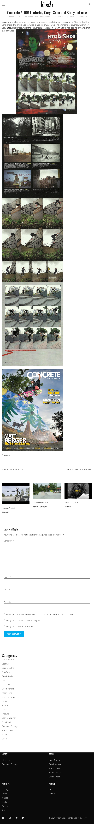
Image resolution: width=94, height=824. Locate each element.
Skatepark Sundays (10, 726)
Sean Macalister (57, 17)
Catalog (5, 663)
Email (7, 589)
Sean (48, 25)
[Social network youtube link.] (17, 818)
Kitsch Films (7, 693)
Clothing (5, 802)
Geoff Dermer (8, 688)
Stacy (9, 27)
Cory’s (5, 22)
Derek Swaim (7, 676)
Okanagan (5, 511)
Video (4, 738)
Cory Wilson (28, 17)
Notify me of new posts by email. (20, 626)
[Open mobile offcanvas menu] (3, 4)
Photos (42, 17)
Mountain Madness (10, 697)
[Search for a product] (90, 4)
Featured (6, 684)
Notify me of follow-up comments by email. (24, 620)
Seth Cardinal (7, 722)
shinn (84, 818)
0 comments (82, 17)
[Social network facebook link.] (3, 818)
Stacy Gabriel (69, 17)
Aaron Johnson (8, 659)
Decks (4, 793)
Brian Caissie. (10, 30)
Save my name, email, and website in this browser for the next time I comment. (39, 614)
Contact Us (54, 793)
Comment (9, 540)
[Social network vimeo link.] (23, 818)
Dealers (52, 789)
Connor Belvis (8, 668)
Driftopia (68, 506)
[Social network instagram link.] (10, 818)
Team (4, 734)
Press (47, 17)
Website (7, 602)
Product (5, 713)
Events (5, 680)
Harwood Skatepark (40, 506)
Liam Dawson (55, 760)
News (36, 17)
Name (7, 577)
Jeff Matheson (55, 772)
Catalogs (5, 789)
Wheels (5, 797)
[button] (3, 650)
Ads (3, 810)
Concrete (6, 455)
